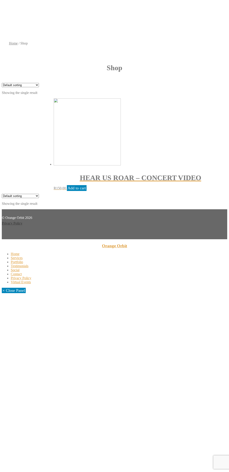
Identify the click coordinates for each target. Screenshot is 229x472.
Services (17, 258)
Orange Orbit (114, 245)
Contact (16, 274)
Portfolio (17, 262)
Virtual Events (21, 282)
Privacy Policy (12, 223)
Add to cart (77, 188)
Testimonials (19, 266)
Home (13, 43)
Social (15, 270)
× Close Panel (13, 290)
